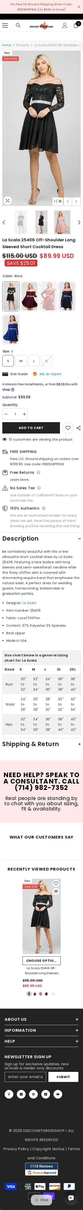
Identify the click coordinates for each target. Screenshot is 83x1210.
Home (6, 45)
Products (22, 45)
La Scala (29, 603)
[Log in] (64, 25)
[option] (41, 128)
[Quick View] (56, 891)
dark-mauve (40, 994)
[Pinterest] (33, 1094)
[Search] (18, 25)
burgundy (35, 994)
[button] (68, 201)
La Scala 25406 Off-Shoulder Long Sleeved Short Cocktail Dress (41, 971)
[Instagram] (21, 1094)
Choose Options (42, 960)
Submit (63, 1077)
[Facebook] (9, 1094)
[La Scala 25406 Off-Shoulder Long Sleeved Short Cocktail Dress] (42, 916)
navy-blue (46, 994)
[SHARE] (77, 428)
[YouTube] (57, 1094)
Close (79, 7)
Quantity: (10, 404)
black (29, 994)
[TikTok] (45, 1094)
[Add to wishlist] (68, 428)
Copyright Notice (48, 1149)
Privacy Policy (16, 1149)
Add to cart (31, 428)
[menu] (5, 25)
